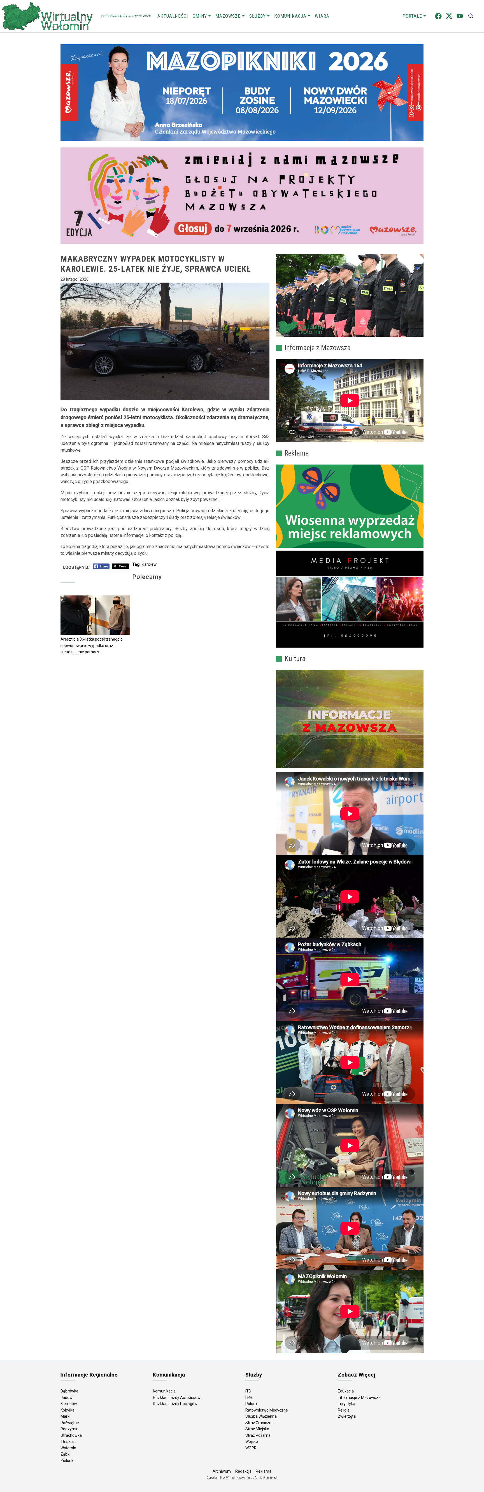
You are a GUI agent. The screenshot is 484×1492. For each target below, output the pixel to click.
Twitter (449, 16)
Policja (251, 1403)
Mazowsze (228, 16)
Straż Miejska (257, 1429)
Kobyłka (68, 1410)
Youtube (460, 16)
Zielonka (68, 1460)
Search (470, 16)
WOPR (251, 1448)
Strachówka (71, 1435)
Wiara (322, 16)
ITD (248, 1391)
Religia (344, 1410)
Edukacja (346, 1391)
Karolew (149, 564)
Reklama (263, 1471)
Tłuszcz (68, 1441)
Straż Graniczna (259, 1423)
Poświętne (70, 1423)
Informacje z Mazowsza (359, 1397)
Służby (257, 16)
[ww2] (350, 506)
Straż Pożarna (258, 1435)
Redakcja (243, 1471)
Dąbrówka (69, 1391)
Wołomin (68, 1448)
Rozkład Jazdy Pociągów (175, 1403)
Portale (412, 16)
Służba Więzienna (261, 1416)
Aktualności (172, 16)
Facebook (438, 16)
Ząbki (65, 1454)
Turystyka (346, 1403)
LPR (248, 1397)
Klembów (69, 1403)
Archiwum (222, 1471)
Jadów (67, 1397)
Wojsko (251, 1441)
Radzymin (69, 1429)
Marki (65, 1416)
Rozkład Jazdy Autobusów (177, 1397)
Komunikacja (290, 16)
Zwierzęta (347, 1416)
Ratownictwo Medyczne (266, 1410)
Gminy (200, 16)
